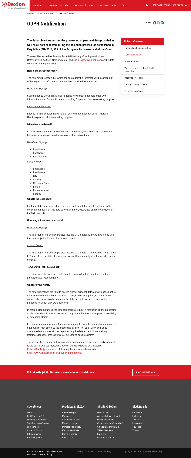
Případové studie (84, 5)
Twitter (135, 419)
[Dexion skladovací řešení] (15, 5)
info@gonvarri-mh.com (90, 60)
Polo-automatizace (106, 437)
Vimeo (135, 430)
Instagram (137, 423)
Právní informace (133, 41)
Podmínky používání (133, 91)
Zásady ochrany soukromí (136, 84)
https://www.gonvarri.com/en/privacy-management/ (55, 352)
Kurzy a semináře (70, 430)
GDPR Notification (132, 54)
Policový (66, 415)
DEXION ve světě (35, 415)
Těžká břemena (105, 430)
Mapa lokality (46, 454)
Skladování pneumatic (108, 426)
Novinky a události (36, 419)
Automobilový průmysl (108, 415)
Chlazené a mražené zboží (110, 423)
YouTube (136, 426)
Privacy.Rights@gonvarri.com (42, 349)
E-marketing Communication (137, 48)
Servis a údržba (69, 433)
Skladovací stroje (71, 419)
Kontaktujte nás (107, 5)
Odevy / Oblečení (105, 419)
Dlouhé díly (102, 412)
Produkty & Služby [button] (60, 5)
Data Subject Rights (133, 77)
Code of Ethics (34, 430)
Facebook (137, 412)
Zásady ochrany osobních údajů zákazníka (139, 69)
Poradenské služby (71, 426)
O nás (30, 412)
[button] (123, 5)
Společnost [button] (38, 5)
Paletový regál (69, 412)
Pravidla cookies (132, 61)
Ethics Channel (34, 433)
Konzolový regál (70, 423)
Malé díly (101, 433)
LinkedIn (136, 415)
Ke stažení (67, 437)
